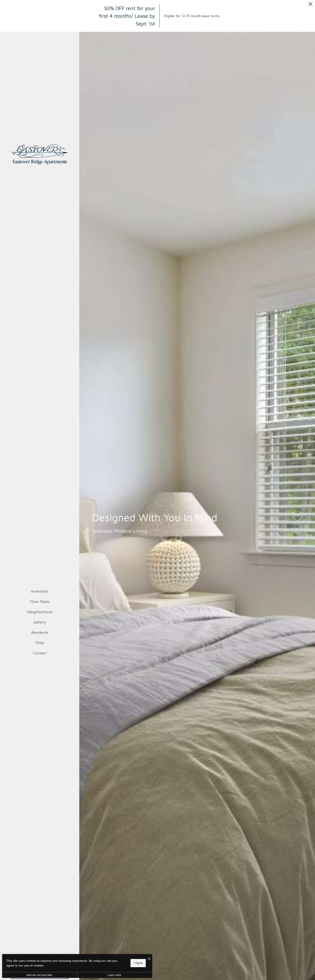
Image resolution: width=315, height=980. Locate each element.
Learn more (114, 975)
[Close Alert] (310, 5)
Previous (297, 515)
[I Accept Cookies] (149, 959)
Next (297, 528)
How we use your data (39, 975)
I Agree (138, 963)
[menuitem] (39, 591)
